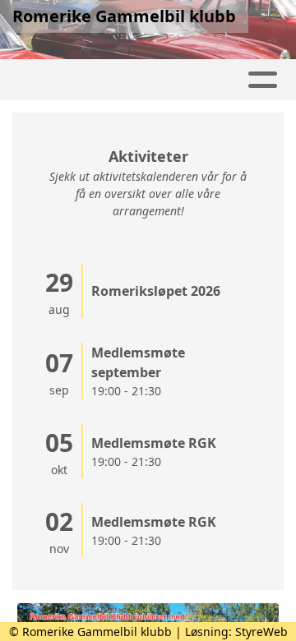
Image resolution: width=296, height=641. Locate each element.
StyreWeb (261, 631)
